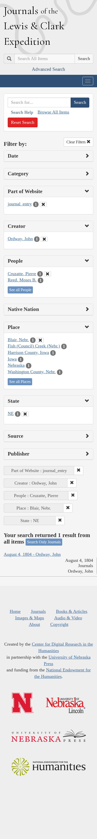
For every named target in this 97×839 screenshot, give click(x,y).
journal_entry (20, 203)
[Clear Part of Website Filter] (43, 204)
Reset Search (22, 122)
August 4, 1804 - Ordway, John (32, 554)
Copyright (59, 624)
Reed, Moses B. (22, 279)
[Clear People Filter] (47, 273)
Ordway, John (20, 238)
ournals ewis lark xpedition (34, 26)
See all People (20, 290)
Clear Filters (76, 142)
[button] (78, 470)
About (34, 624)
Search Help (22, 112)
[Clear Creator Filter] (44, 239)
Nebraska (16, 365)
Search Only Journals (44, 542)
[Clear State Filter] (25, 413)
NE (11, 413)
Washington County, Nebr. (32, 371)
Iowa (12, 358)
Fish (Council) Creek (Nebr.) (34, 345)
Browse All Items (53, 112)
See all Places (20, 381)
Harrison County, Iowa (28, 352)
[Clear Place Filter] (40, 340)
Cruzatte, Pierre (22, 273)
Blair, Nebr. (18, 339)
